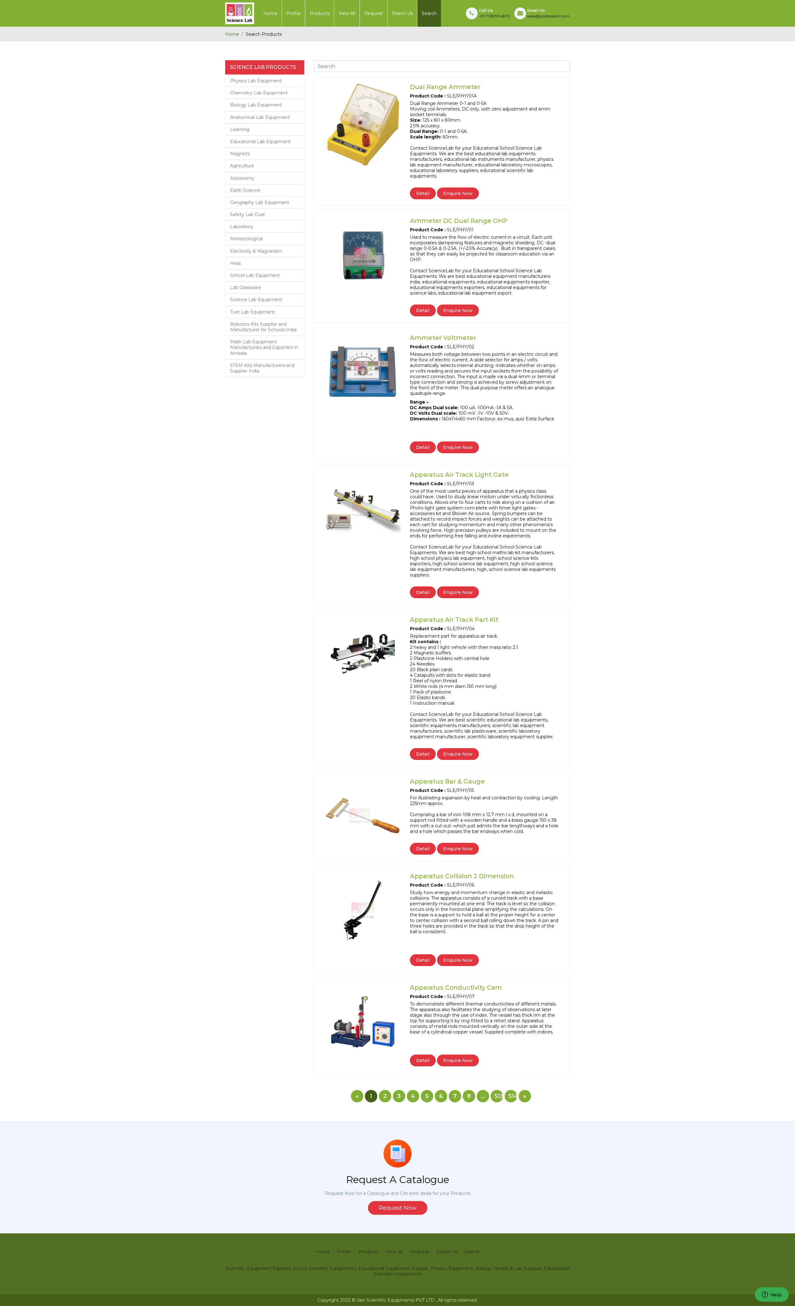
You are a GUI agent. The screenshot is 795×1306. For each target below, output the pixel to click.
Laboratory (241, 226)
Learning (239, 129)
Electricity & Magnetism (256, 251)
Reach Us (402, 13)
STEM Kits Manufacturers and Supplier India (262, 368)
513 (498, 1096)
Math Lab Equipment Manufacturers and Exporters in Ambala (264, 347)
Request (373, 13)
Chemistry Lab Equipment (259, 93)
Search (429, 13)
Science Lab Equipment (256, 299)
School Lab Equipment (255, 275)
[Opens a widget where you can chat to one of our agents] (772, 1295)
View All (346, 13)
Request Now (397, 1207)
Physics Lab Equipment (256, 81)
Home (270, 13)
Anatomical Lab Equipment (260, 117)
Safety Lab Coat (247, 214)
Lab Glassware (245, 287)
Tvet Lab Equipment (252, 312)
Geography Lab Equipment (259, 202)
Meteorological (246, 239)
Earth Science (245, 190)
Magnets (240, 153)
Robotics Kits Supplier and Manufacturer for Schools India (263, 326)
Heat (235, 263)
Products (319, 13)
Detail (422, 193)
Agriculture (242, 166)
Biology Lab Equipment (256, 105)
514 (512, 1096)
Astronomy (242, 178)
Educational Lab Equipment (260, 141)
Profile (293, 13)
